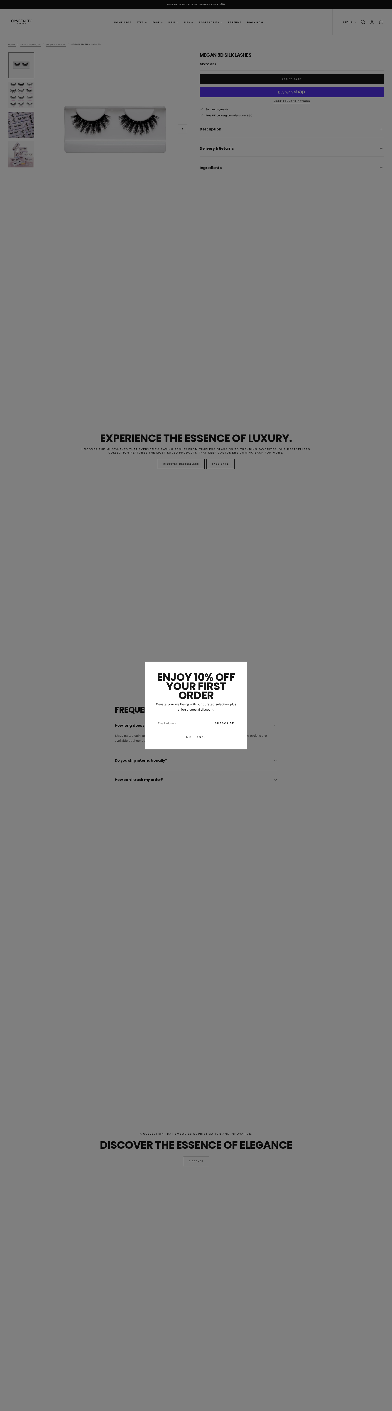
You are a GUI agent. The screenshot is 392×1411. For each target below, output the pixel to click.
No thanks (196, 737)
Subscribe (224, 723)
